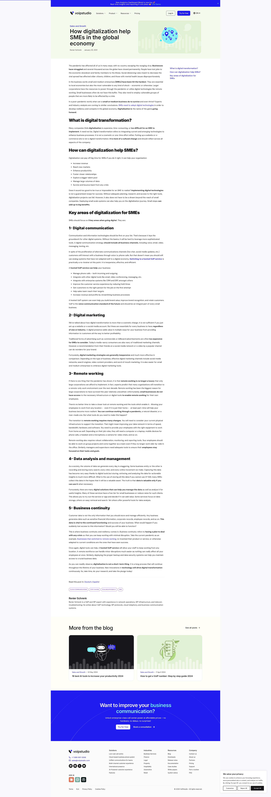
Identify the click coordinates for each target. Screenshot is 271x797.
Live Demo (156, 4)
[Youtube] (84, 766)
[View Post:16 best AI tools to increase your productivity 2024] (101, 652)
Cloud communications (78, 589)
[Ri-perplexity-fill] (83, 779)
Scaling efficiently (109, 589)
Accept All (257, 788)
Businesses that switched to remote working (96, 539)
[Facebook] (75, 766)
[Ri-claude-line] (71, 779)
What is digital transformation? (184, 68)
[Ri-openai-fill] (77, 779)
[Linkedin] (71, 766)
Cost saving (94, 589)
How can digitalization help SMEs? (185, 72)
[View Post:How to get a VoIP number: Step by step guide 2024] (169, 652)
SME (120, 589)
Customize (230, 788)
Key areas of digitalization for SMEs (183, 77)
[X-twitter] (80, 766)
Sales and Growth (78, 26)
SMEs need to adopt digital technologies (136, 105)
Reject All (244, 788)
